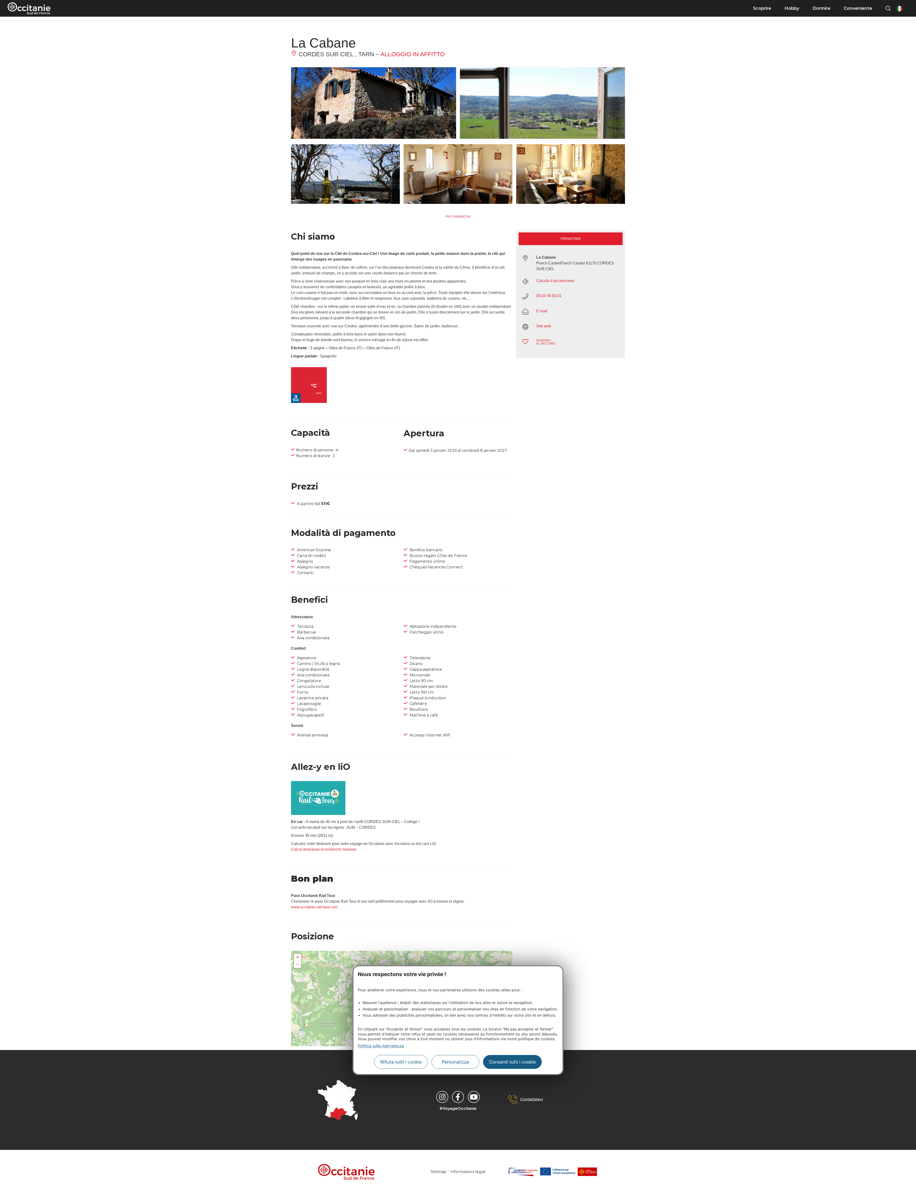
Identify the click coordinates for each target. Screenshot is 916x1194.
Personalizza (455, 1062)
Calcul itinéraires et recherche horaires (323, 849)
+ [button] (297, 957)
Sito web (543, 326)
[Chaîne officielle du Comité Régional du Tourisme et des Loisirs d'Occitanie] (474, 1097)
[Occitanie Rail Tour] (318, 814)
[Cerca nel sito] (888, 8)
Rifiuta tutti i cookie (401, 1062)
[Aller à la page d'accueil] (29, 8)
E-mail (541, 311)
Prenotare (571, 239)
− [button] (297, 964)
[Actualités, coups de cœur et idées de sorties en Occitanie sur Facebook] (458, 1097)
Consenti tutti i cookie (512, 1062)
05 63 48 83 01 (549, 296)
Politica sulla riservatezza (381, 1045)
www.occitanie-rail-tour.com (314, 907)
